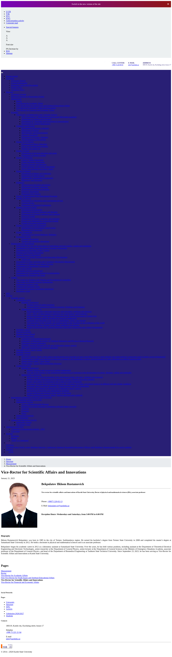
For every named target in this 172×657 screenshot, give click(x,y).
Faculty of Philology (24, 158)
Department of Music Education (34, 144)
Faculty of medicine (24, 232)
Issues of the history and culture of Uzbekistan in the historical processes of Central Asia (62, 316)
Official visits (89, 447)
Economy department (30, 239)
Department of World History (33, 176)
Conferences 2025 (23, 300)
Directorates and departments (22, 244)
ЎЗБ (8, 14)
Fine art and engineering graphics (35, 146)
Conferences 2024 (23, 366)
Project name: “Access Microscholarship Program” (42, 364)
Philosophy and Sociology (32, 180)
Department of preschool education (35, 189)
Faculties (14, 112)
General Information (19, 83)
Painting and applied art (31, 149)
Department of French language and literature (40, 212)
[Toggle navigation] (2, 72)
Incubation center (23, 291)
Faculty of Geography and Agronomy (31, 225)
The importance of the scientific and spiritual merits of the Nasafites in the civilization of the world (66, 323)
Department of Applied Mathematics (36, 124)
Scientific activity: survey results (29, 350)
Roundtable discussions (74, 447)
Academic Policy (18, 90)
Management (16, 99)
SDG (8, 293)
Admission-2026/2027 (15, 427)
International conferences (31, 309)
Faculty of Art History (25, 142)
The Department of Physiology (34, 140)
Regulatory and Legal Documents (24, 85)
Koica (24, 413)
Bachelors (15, 436)
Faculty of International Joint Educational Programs (36, 196)
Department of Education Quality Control (32, 250)
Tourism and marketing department (35, 241)
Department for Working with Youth (30, 275)
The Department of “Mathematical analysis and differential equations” (49, 117)
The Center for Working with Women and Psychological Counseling (43, 280)
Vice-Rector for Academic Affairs (29, 103)
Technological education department (36, 185)
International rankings (25, 416)
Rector (19, 101)
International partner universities (29, 400)
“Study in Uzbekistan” (20, 440)
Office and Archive (24, 268)
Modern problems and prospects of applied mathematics (49, 370)
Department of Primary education (35, 187)
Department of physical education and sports (39, 153)
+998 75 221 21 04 (13, 632)
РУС (8, 16)
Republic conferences (30, 302)
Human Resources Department (28, 255)
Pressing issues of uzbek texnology (41, 305)
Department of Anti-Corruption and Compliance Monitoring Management (45, 262)
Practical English (28, 216)
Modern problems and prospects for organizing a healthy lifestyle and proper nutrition (61, 379)
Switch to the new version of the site (86, 4)
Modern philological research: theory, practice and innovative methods (54, 395)
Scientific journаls (23, 352)
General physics (28, 203)
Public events (25, 447)
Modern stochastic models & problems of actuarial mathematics (52, 318)
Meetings (34, 447)
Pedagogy (20, 183)
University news (12, 447)
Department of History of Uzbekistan (36, 173)
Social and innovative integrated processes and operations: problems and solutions (59, 311)
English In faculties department (34, 223)
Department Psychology (31, 194)
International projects (24, 402)
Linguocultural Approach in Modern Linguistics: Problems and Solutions (56, 307)
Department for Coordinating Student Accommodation (38, 273)
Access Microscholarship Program (35, 404)
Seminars (60, 447)
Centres (14, 278)
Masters (14, 438)
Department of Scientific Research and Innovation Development (41, 257)
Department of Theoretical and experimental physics (42, 201)
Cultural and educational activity (24, 420)
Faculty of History (23, 171)
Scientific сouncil (23, 330)
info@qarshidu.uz (133, 65)
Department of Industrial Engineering (36, 205)
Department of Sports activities (34, 155)
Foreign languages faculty (26, 207)
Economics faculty (23, 237)
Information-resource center (27, 284)
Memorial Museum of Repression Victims (27, 97)
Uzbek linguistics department (33, 162)
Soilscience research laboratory (34, 343)
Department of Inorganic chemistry (35, 128)
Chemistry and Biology (25, 126)
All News (10, 445)
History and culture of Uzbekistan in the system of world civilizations (54, 382)
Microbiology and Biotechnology (35, 133)
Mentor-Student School (25, 334)
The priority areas (23, 425)
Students (9, 434)
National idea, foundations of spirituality (37, 178)
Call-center (15, 431)
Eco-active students (123, 447)
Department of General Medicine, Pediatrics (39, 235)
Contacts (9, 449)
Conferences (51, 447)
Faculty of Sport (22, 151)
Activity (9, 296)
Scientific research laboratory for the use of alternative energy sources (49, 345)
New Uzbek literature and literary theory (38, 169)
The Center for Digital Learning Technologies (34, 282)
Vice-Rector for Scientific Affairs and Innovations (36, 108)
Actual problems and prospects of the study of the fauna (49, 393)
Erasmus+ (25, 411)
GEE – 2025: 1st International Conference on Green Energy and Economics (57, 314)
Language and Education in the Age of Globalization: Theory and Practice (56, 321)
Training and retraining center (28, 287)
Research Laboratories (25, 336)
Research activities (23, 332)
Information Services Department (29, 271)
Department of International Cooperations (32, 266)
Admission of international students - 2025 (28, 429)
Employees (26, 259)
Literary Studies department (32, 160)
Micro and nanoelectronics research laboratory (40, 348)
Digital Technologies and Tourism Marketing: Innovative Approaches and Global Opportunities (64, 327)
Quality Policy (17, 87)
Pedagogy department (30, 192)
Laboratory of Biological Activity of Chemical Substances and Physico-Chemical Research (58, 341)
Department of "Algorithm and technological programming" (45, 121)
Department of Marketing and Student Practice (34, 264)
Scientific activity (18, 298)
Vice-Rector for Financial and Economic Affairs (35, 110)
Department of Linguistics (32, 210)
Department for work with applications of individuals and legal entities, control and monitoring (53, 246)
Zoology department (30, 135)
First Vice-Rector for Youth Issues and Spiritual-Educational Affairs (43, 106)
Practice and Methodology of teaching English (40, 221)
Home (12, 76)
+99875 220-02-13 (54, 501)
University (10, 78)
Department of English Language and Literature (41, 219)
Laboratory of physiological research (36, 339)
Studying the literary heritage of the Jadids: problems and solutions (53, 325)
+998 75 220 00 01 (117, 65)
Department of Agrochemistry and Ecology (39, 228)
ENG (8, 18)
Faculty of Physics (23, 198)
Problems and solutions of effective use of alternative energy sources (54, 388)
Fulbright (25, 409)
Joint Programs (22, 418)
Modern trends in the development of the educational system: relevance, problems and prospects (65, 377)
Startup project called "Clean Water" (36, 361)
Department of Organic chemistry (35, 137)
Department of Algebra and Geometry (37, 119)
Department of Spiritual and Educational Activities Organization (41, 248)
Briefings (98, 447)
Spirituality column (23, 422)
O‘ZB (8, 12)
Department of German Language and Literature (41, 214)
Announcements (109, 447)
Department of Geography (32, 230)
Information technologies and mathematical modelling (48, 391)
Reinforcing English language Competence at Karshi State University (49, 406)
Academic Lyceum (18, 94)
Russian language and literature (34, 164)
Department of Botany (30, 130)
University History (18, 81)
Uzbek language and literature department (38, 167)
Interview (42, 447)
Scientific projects (23, 354)
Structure (9, 92)
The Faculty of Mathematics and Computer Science (36, 115)
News (8, 443)
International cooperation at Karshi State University (31, 397)
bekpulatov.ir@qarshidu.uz (58, 506)
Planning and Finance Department (29, 253)
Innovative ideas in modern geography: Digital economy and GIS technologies (58, 386)
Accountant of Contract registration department (35, 289)
